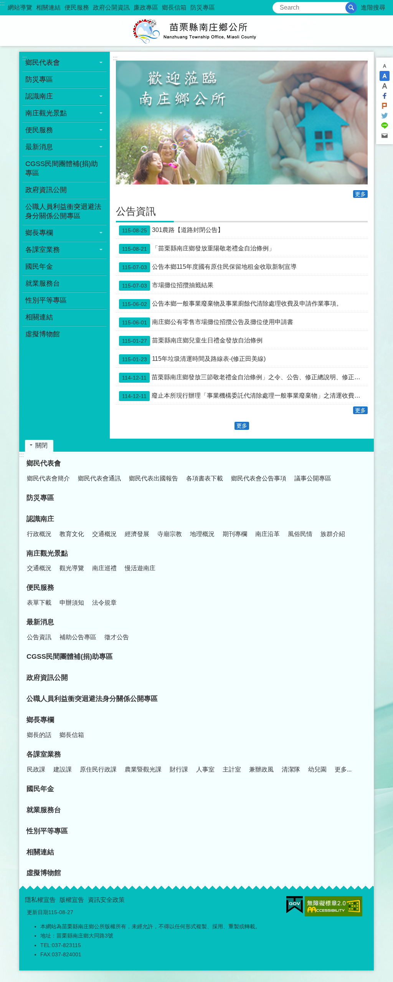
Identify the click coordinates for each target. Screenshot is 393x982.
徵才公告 (116, 637)
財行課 (179, 769)
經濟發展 (137, 534)
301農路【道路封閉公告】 (173, 230)
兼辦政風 (261, 769)
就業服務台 (42, 283)
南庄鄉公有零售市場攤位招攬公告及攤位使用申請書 (207, 322)
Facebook (385, 96)
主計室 (232, 769)
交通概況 (104, 534)
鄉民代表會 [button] (42, 62)
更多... (343, 769)
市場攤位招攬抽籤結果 (167, 285)
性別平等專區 (46, 300)
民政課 (36, 769)
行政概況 (39, 534)
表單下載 (39, 602)
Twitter (385, 116)
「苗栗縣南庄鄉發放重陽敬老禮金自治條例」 (198, 248)
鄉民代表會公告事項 (258, 478)
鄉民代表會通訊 (99, 478)
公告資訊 (39, 637)
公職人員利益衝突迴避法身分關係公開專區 (63, 211)
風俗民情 (300, 534)
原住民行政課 (98, 769)
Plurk (385, 106)
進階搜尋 (373, 7)
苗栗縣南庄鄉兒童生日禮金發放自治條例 (192, 340)
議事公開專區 (312, 478)
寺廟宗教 (169, 534)
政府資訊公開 (46, 190)
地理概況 (202, 534)
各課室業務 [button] (42, 249)
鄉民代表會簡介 (48, 478)
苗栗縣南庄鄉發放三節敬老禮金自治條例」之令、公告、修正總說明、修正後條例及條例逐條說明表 (245, 377)
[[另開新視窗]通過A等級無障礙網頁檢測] (333, 906)
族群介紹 (332, 534)
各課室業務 (43, 754)
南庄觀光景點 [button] (46, 113)
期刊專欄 (235, 534)
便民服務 (76, 7)
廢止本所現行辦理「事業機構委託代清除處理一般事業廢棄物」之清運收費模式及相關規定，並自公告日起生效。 (245, 395)
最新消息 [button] (39, 147)
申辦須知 (71, 602)
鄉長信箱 (174, 7)
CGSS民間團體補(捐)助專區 (61, 168)
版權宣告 (71, 899)
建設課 (62, 769)
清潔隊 (291, 769)
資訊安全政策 (106, 899)
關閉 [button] (41, 445)
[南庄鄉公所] (242, 122)
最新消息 (40, 622)
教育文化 (71, 534)
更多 (360, 194)
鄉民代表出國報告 (153, 478)
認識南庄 (40, 519)
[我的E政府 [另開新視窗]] (294, 905)
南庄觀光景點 (47, 553)
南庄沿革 (267, 534)
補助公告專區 (77, 637)
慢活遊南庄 (140, 568)
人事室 (205, 769)
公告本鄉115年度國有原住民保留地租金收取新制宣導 (209, 266)
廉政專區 (146, 7)
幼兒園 (317, 769)
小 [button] (385, 66)
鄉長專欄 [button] (39, 233)
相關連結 (48, 7)
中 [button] (385, 76)
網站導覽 (20, 7)
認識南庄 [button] (39, 96)
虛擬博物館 (42, 334)
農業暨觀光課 (143, 769)
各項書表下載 (204, 478)
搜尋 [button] (351, 7)
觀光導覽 (71, 568)
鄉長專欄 (40, 720)
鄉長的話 (39, 735)
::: (2, 3)
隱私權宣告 (40, 899)
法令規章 (104, 602)
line (385, 126)
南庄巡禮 (104, 568)
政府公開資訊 (111, 7)
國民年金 (39, 266)
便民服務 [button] (39, 130)
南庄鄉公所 (196, 30)
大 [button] (385, 86)
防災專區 (202, 7)
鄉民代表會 (43, 463)
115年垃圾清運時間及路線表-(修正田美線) (194, 358)
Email (385, 136)
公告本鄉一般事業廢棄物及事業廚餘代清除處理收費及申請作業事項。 (232, 303)
